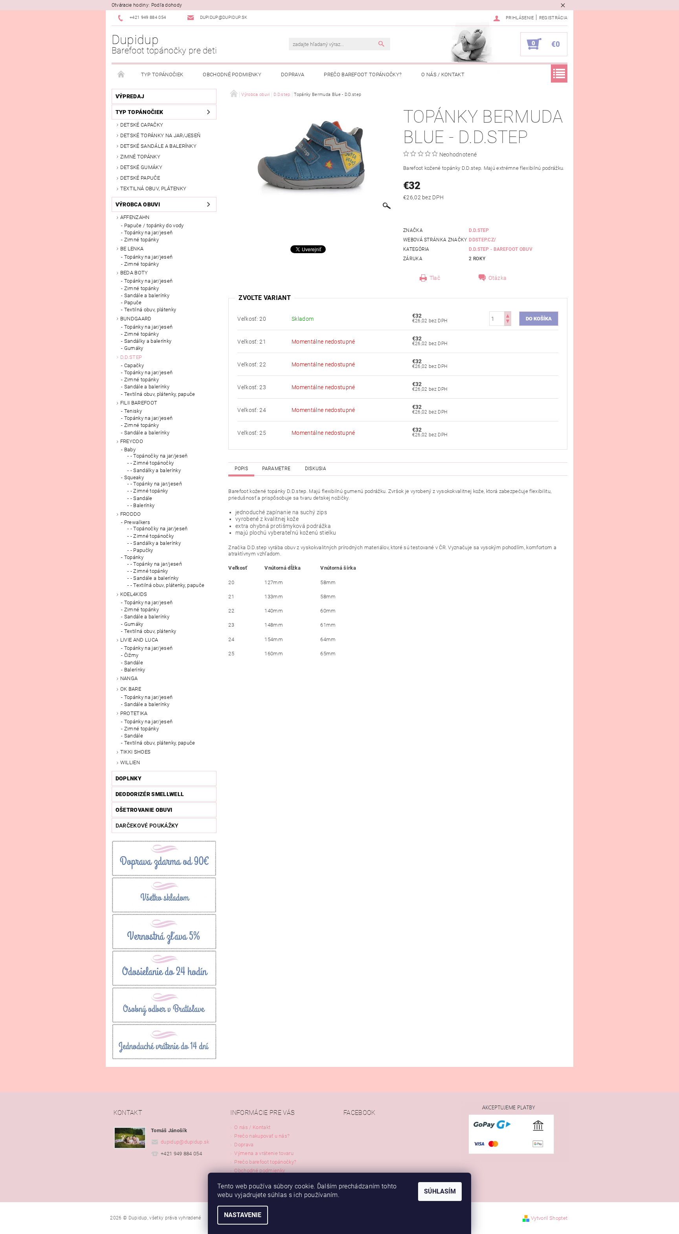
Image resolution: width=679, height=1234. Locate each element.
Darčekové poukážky (147, 825)
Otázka (497, 278)
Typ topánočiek (162, 74)
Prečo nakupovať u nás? (262, 1136)
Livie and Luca (139, 640)
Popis (241, 468)
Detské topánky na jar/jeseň (160, 135)
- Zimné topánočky (152, 463)
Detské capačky (141, 125)
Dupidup (164, 44)
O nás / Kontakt (442, 74)
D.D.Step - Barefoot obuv (500, 249)
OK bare (130, 689)
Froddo (130, 514)
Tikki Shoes (135, 752)
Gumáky (133, 348)
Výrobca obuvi (138, 204)
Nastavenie (242, 1215)
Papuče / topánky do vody (154, 225)
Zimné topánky (140, 157)
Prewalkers (137, 522)
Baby (130, 449)
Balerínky (134, 670)
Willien (130, 762)
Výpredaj (130, 96)
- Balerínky (142, 505)
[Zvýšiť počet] (507, 315)
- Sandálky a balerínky (155, 470)
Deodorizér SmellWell (150, 794)
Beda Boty (134, 273)
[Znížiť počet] (507, 322)
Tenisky (133, 411)
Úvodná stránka (121, 74)
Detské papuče (140, 178)
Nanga (129, 678)
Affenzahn (135, 217)
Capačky (134, 365)
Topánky (133, 557)
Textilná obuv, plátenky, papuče (159, 394)
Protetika (134, 713)
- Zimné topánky (149, 491)
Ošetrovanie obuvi (144, 810)
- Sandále (141, 498)
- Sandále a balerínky (154, 578)
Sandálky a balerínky (147, 341)
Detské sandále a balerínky (158, 146)
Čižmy (131, 655)
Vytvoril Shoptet (549, 1218)
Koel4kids (133, 594)
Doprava (292, 74)
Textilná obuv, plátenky (153, 188)
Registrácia (553, 17)
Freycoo (131, 441)
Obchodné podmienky (232, 74)
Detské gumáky (141, 167)
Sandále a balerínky (146, 295)
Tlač (434, 278)
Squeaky (134, 477)
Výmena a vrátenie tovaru (264, 1153)
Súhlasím (440, 1191)
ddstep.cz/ (482, 240)
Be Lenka (132, 249)
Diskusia (316, 468)
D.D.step (131, 357)
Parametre (276, 468)
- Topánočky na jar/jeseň (159, 456)
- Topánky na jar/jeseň (156, 484)
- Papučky (141, 550)
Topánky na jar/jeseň (148, 232)
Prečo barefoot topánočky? (363, 74)
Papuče (133, 302)
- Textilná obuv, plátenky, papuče (167, 585)
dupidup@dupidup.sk (185, 1142)
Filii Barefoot (138, 403)
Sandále (133, 663)
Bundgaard (136, 319)
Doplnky (128, 778)
